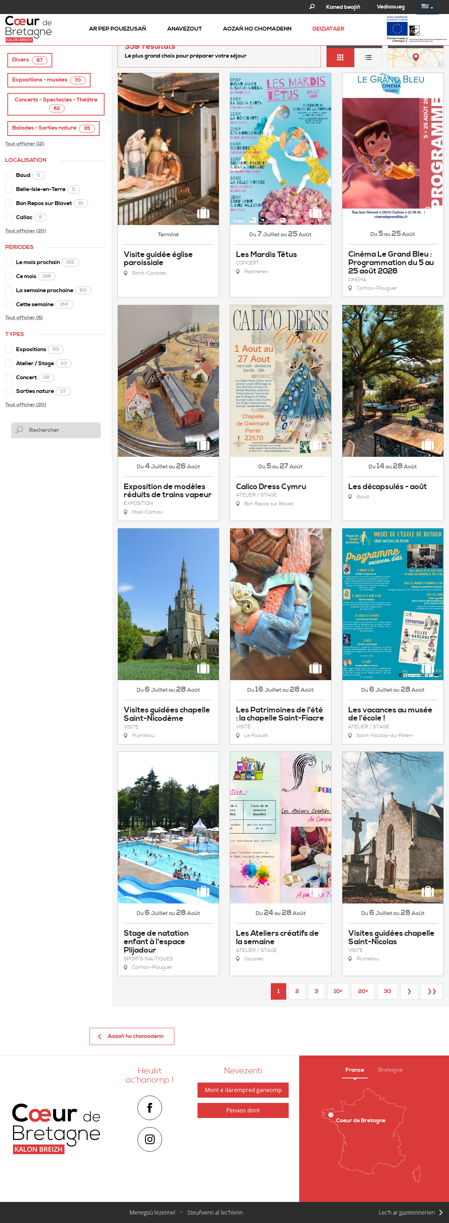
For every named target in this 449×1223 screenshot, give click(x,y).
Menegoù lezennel (152, 1212)
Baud (28, 175)
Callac (29, 217)
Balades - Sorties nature (51, 128)
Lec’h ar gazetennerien (407, 1212)
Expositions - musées (46, 80)
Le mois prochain (45, 262)
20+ (363, 991)
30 (387, 991)
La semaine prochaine (51, 290)
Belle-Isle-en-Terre (45, 189)
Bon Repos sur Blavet (49, 203)
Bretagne (390, 1069)
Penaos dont (243, 1110)
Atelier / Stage (41, 363)
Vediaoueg (391, 6)
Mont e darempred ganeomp (243, 1090)
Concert (33, 377)
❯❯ (431, 991)
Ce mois (33, 276)
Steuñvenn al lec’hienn (215, 1212)
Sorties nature (41, 391)
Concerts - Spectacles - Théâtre (56, 104)
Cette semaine (42, 304)
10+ (338, 991)
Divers (27, 60)
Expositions (37, 349)
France (355, 1069)
